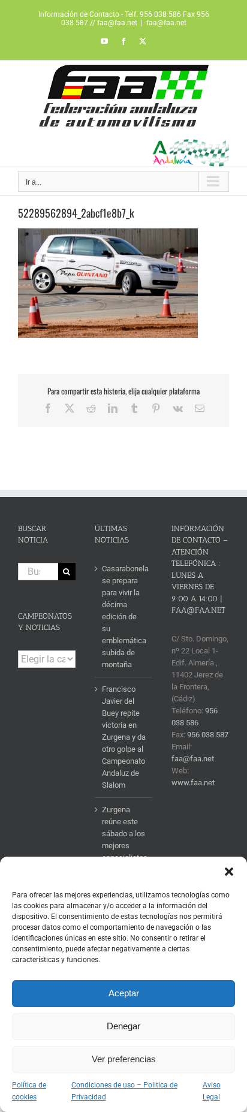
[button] (229, 872)
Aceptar (124, 993)
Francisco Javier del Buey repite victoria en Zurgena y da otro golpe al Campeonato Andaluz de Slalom (124, 737)
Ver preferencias (124, 1059)
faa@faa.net (166, 23)
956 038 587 (207, 734)
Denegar (123, 1026)
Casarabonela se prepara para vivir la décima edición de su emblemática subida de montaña (124, 616)
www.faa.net (193, 782)
